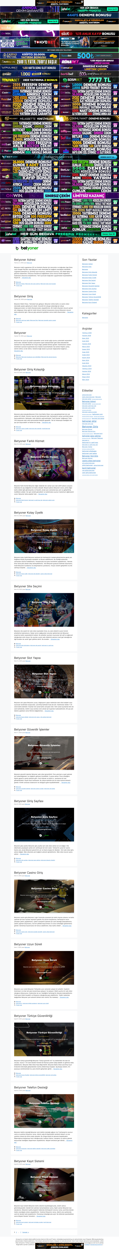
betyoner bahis (86, 404)
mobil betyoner (46, 428)
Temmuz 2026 (87, 333)
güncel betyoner (98, 465)
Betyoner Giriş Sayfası (28, 801)
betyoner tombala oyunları (36, 1222)
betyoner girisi (89, 421)
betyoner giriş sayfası (22, 860)
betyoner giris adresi (98, 418)
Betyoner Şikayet (87, 458)
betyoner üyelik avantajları (48, 1148)
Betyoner (18, 282)
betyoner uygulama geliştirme (88, 449)
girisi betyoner (87, 465)
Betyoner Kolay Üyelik (28, 512)
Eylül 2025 (85, 341)
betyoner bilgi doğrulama (23, 645)
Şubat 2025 (86, 349)
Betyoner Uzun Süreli (28, 944)
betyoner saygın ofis (86, 438)
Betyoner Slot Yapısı (27, 658)
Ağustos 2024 (86, 366)
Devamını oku (26, 278)
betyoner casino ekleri (86, 410)
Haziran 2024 (86, 371)
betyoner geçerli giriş (86, 418)
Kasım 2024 (86, 357)
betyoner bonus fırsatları (22, 1075)
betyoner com (97, 414)
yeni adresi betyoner (88, 470)
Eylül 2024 (85, 363)
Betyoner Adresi (24, 259)
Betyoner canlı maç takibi (23, 320)
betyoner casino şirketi (87, 414)
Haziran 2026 (86, 335)
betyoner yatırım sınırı (48, 500)
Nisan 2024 (86, 377)
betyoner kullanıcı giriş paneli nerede (90, 475)
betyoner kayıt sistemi (22, 1222)
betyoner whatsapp (89, 451)
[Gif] (59, 118)
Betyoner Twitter (87, 447)
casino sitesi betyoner (46, 573)
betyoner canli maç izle (89, 406)
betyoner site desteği (34, 573)
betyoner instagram (21, 1148)
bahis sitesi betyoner (88, 397)
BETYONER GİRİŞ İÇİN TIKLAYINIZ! (59, 50)
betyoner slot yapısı (34, 717)
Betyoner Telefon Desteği (31, 1087)
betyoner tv (19, 1003)
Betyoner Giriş (23, 296)
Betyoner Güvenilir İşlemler (31, 729)
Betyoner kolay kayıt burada (48, 283)
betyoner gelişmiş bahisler (87, 416)
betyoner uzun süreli (43, 1003)
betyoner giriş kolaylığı (35, 428)
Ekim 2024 (85, 360)
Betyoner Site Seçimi (28, 586)
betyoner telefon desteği (34, 1148)
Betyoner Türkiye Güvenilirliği (33, 1015)
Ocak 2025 (85, 352)
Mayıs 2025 (86, 346)
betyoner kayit (98, 433)
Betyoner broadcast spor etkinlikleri (31, 357)
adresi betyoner (87, 395)
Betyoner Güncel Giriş (88, 431)
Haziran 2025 (86, 344)
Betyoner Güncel (87, 429)
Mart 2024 (85, 379)
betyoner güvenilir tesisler (87, 433)
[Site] (29, 86)
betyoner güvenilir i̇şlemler (23, 788)
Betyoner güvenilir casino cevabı (47, 320)
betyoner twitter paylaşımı (30, 1003)
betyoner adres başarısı (97, 399)
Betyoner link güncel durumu (49, 357)
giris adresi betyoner (45, 717)
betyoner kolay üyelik (22, 573)
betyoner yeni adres (49, 788)
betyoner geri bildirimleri (99, 416)
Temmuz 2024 (87, 368)
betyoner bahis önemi (96, 403)
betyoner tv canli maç (47, 645)
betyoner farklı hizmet (22, 500)
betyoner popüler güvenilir (35, 931)
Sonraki (25, 1232)
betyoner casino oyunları (89, 412)
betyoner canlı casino (88, 408)
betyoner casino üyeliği (22, 428)
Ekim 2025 (85, 338)
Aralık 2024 (86, 355)
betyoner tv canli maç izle (35, 500)
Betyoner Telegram (97, 438)
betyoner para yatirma (34, 860)
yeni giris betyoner (89, 473)
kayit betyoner (47, 1222)
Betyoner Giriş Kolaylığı (29, 369)
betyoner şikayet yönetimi (48, 860)
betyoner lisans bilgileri (22, 717)
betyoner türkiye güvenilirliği (37, 1075)
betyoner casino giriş (21, 931)
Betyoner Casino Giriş (28, 872)
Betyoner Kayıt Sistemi (29, 1161)
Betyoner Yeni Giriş (90, 456)
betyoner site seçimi (35, 645)
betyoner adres (86, 399)
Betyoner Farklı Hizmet (29, 441)
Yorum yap (19, 285)
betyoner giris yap (87, 424)
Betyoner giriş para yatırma (32, 283)
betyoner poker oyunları (37, 788)
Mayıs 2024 (86, 374)
